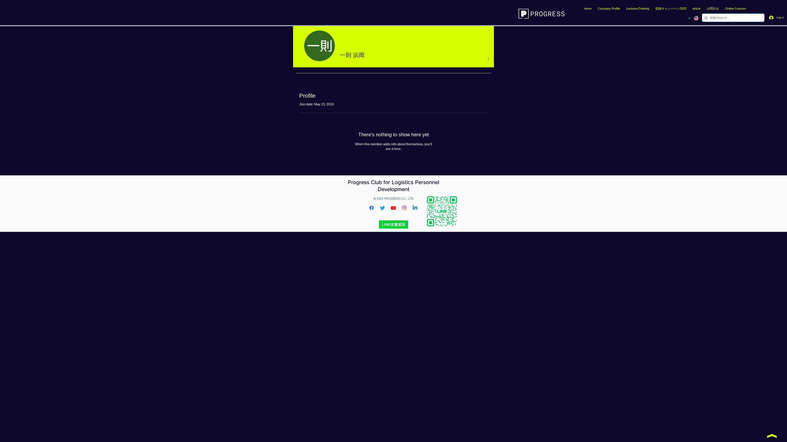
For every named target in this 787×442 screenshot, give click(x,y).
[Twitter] (382, 208)
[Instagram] (404, 208)
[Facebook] (371, 208)
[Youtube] (393, 208)
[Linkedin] (415, 208)
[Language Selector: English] (693, 18)
